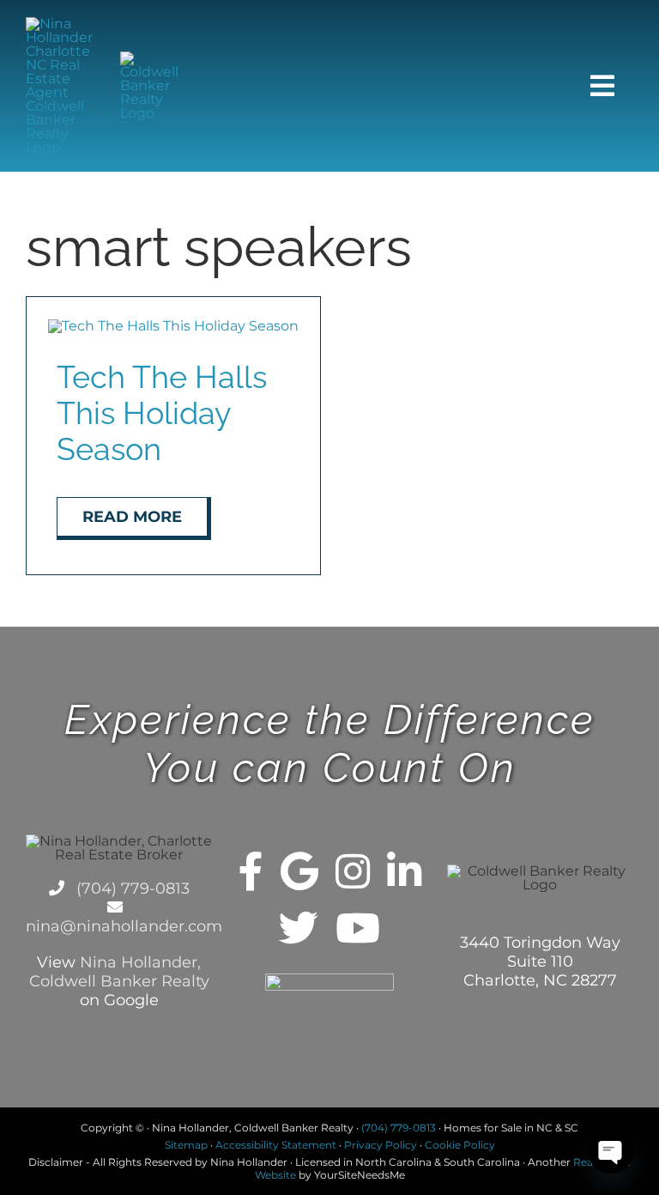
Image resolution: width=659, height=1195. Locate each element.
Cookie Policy (460, 1144)
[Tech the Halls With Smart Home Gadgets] (173, 326)
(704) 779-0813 (131, 888)
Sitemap (186, 1144)
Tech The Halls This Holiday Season (162, 413)
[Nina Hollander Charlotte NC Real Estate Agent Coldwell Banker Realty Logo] (61, 23)
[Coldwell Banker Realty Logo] (155, 58)
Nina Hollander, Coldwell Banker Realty (119, 972)
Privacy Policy (380, 1144)
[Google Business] (299, 871)
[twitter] (298, 928)
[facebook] (251, 871)
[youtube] (358, 928)
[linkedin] (404, 871)
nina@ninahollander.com (124, 926)
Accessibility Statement (275, 1144)
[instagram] (353, 871)
